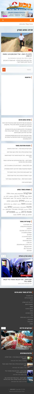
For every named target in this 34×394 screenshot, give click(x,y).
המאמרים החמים (28, 232)
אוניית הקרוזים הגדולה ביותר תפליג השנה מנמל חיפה (19, 152)
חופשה (12, 198)
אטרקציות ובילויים (27, 226)
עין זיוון (17, 212)
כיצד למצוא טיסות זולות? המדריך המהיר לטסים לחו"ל (19, 172)
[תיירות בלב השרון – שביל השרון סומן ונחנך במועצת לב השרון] (17, 42)
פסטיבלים (11, 211)
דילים (7, 196)
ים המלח (18, 204)
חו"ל (15, 198)
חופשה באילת (6, 198)
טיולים (30, 50)
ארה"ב (22, 196)
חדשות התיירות (28, 236)
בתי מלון (16, 196)
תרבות (15, 214)
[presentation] (2, 256)
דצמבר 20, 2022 (20, 348)
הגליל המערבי (25, 198)
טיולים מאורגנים (28, 240)
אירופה (30, 196)
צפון (26, 214)
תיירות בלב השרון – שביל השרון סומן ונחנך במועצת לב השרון (17, 55)
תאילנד (23, 214)
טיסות (23, 203)
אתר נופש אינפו (20, 58)
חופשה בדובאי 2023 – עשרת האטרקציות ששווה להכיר (19, 179)
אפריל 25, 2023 (22, 381)
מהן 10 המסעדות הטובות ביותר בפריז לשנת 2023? (19, 175)
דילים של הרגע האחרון (26, 230)
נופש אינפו (12, 389)
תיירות (19, 214)
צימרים (30, 215)
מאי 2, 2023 (21, 283)
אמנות (26, 196)
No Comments (12, 58)
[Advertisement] (17, 97)
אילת (8, 193)
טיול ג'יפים (27, 201)
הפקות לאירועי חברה (27, 182)
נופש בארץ (29, 246)
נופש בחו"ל (14, 209)
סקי (19, 212)
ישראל (12, 204)
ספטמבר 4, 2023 (22, 360)
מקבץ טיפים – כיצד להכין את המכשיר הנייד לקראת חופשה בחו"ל (17, 280)
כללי (31, 242)
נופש (10, 206)
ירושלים (15, 204)
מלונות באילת (23, 207)
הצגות (30, 234)
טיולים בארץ (14, 201)
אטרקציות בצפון (19, 193)
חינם (31, 201)
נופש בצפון (8, 209)
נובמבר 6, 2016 (28, 58)
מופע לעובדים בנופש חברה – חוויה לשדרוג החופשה (19, 148)
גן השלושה (11, 196)
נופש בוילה (20, 209)
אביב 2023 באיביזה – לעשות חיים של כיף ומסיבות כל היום (18, 165)
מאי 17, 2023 (23, 367)
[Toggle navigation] (31, 20)
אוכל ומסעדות (28, 224)
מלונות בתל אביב (16, 207)
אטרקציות (27, 193)
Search (4, 70)
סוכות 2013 (26, 211)
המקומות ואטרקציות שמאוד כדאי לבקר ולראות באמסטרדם (18, 169)
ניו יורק (4, 209)
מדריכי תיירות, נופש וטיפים (25, 244)
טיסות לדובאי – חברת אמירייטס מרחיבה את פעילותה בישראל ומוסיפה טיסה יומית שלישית (15, 378)
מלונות (29, 206)
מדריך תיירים (7, 204)
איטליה (12, 193)
